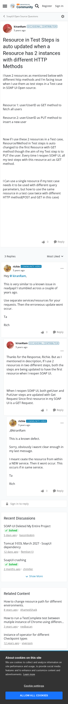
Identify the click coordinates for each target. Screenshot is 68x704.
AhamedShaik (28, 609)
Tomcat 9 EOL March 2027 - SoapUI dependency (27, 545)
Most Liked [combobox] (55, 256)
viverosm (27, 643)
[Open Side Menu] (5, 6)
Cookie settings (34, 685)
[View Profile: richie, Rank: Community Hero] (7, 268)
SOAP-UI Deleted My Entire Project (27, 526)
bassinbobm (26, 535)
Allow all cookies (34, 695)
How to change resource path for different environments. (33, 603)
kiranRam (20, 26)
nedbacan (26, 626)
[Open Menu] (62, 16)
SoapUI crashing (15, 560)
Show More (36, 576)
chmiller (28, 569)
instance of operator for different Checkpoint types (26, 636)
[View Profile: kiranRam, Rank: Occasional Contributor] (7, 28)
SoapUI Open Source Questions (22, 16)
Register (47, 6)
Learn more (29, 674)
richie (16, 266)
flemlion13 (27, 551)
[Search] (37, 6)
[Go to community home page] (21, 6)
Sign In (59, 6)
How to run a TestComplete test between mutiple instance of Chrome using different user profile (33, 620)
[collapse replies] (34, 264)
